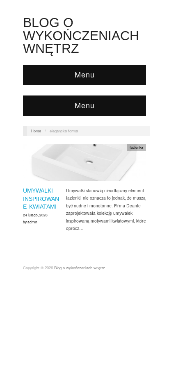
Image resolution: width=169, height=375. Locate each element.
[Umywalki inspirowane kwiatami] (84, 165)
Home (36, 131)
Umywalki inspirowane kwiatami (41, 198)
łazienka (136, 147)
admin (32, 221)
